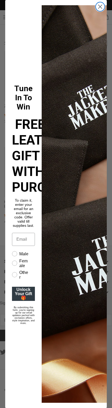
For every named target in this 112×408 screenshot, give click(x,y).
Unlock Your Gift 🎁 (23, 293)
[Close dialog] (100, 6)
